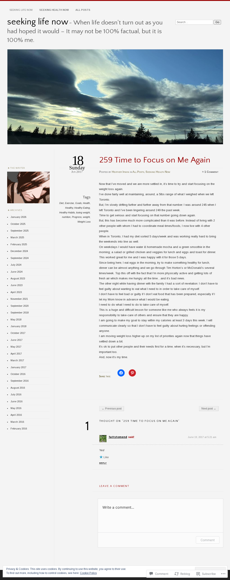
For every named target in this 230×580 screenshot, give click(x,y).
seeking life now (37, 22)
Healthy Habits (67, 212)
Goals (78, 203)
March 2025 (17, 237)
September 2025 (20, 230)
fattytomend (118, 437)
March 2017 (17, 360)
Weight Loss (84, 221)
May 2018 (16, 319)
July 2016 (16, 394)
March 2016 (17, 421)
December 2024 (19, 251)
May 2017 (16, 346)
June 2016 (16, 401)
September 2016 (20, 380)
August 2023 (18, 278)
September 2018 (20, 312)
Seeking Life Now (21, 10)
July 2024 (16, 264)
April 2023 (16, 292)
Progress (77, 217)
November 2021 (19, 299)
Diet (61, 203)
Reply (103, 463)
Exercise (69, 203)
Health (86, 203)
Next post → (208, 408)
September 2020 (20, 305)
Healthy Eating (82, 207)
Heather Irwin (120, 171)
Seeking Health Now (54, 10)
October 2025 (18, 224)
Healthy (69, 207)
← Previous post (112, 408)
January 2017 (18, 367)
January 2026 (18, 217)
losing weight (83, 212)
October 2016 (18, 374)
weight (86, 217)
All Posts (82, 10)
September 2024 (20, 258)
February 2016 (19, 428)
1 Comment (211, 171)
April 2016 (16, 415)
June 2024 (16, 271)
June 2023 (16, 285)
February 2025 (19, 244)
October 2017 (18, 333)
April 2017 (16, 353)
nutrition (66, 217)
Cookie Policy (88, 573)
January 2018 (18, 326)
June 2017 (16, 340)
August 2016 (18, 387)
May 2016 (16, 408)
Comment (208, 540)
